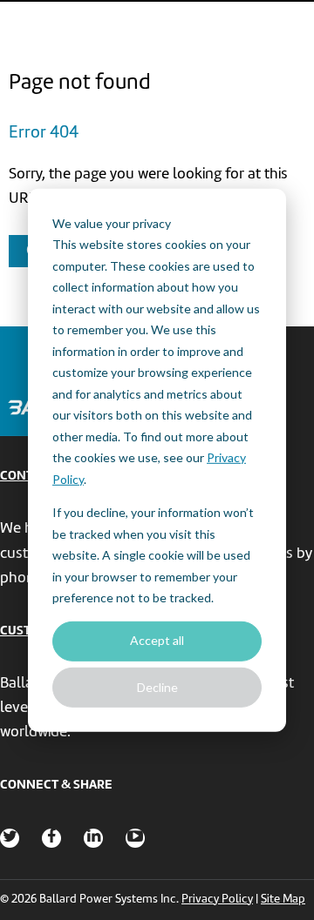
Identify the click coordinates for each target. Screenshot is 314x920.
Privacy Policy (217, 899)
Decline (157, 686)
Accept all (157, 640)
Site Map (283, 899)
